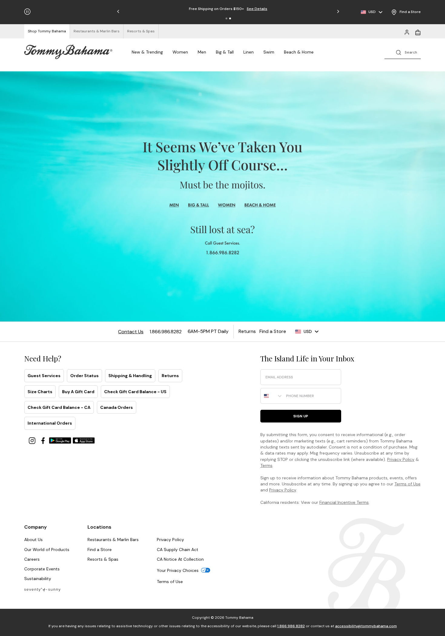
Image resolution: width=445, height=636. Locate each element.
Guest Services (44, 375)
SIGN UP (300, 416)
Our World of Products (46, 549)
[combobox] (272, 395)
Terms (266, 465)
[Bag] (418, 32)
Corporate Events (42, 569)
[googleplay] (61, 440)
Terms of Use (407, 484)
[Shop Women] (227, 205)
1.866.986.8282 (291, 626)
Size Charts (40, 391)
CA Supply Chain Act (177, 549)
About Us (33, 539)
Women (180, 52)
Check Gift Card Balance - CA (59, 407)
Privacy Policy (400, 459)
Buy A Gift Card (78, 391)
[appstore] (84, 440)
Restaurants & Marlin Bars (113, 539)
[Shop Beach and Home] (260, 205)
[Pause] (27, 11)
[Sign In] (407, 32)
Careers (32, 559)
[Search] (402, 52)
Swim (268, 52)
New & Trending (147, 52)
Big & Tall (225, 52)
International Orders (50, 423)
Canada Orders (116, 407)
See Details (246, 8)
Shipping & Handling (130, 375)
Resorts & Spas (102, 559)
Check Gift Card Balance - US (135, 391)
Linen (248, 52)
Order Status (84, 375)
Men (202, 52)
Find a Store (99, 549)
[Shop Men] (174, 205)
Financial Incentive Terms (344, 502)
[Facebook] (43, 440)
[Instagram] (32, 440)
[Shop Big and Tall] (199, 205)
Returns (170, 375)
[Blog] (42, 589)
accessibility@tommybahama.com (366, 626)
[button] (226, 18)
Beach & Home (299, 52)
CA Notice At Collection (180, 559)
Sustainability (37, 578)
